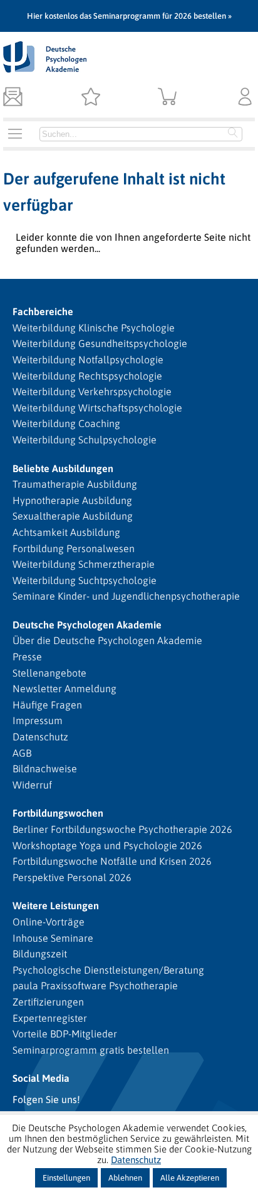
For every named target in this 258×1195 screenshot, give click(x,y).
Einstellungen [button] (66, 1177)
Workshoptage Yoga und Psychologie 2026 (107, 845)
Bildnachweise (45, 768)
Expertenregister (50, 1018)
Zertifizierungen (48, 1001)
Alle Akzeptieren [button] (189, 1177)
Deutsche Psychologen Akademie (87, 624)
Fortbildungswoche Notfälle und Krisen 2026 (112, 861)
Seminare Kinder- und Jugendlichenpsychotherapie (126, 596)
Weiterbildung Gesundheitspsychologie (100, 343)
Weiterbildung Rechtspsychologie (87, 375)
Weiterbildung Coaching (66, 423)
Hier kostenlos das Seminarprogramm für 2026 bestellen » (129, 16)
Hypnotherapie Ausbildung (72, 500)
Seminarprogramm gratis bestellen (91, 1050)
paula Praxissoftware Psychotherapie (95, 985)
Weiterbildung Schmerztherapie (84, 564)
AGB (22, 753)
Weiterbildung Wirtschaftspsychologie (97, 407)
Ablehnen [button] (125, 1177)
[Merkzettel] (90, 97)
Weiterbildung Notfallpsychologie (88, 359)
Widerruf (32, 784)
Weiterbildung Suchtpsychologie (85, 580)
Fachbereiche (43, 311)
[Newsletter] (13, 97)
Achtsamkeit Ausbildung (66, 532)
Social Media (41, 1078)
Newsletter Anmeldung (64, 688)
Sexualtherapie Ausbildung (73, 516)
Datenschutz (40, 736)
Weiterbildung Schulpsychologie (85, 439)
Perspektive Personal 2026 (72, 877)
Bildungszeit (40, 953)
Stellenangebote (49, 672)
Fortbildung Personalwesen (74, 548)
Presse (27, 656)
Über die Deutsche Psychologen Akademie (107, 640)
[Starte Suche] (233, 134)
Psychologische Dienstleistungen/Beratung (108, 970)
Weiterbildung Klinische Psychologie (94, 327)
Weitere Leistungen (56, 905)
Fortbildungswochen (58, 813)
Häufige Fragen (47, 704)
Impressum (38, 720)
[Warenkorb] (167, 97)
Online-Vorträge (49, 921)
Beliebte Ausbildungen (63, 468)
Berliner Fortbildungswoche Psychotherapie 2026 (122, 829)
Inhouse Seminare (53, 938)
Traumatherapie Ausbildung (75, 484)
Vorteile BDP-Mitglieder (65, 1033)
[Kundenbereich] (245, 97)
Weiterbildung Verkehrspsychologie (92, 391)
